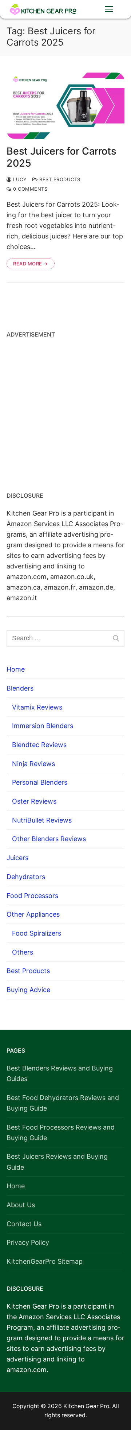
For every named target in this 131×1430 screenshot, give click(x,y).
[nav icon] (108, 9)
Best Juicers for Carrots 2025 (61, 157)
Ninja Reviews (33, 764)
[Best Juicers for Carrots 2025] (65, 106)
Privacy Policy (28, 1242)
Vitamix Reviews (37, 707)
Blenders (20, 688)
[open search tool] (86, 9)
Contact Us (24, 1224)
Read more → (30, 264)
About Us (21, 1205)
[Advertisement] (65, 412)
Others (22, 952)
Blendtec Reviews (39, 745)
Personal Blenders (39, 782)
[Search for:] (65, 638)
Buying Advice (28, 990)
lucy (19, 179)
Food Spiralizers (36, 933)
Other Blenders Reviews (49, 839)
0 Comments (29, 189)
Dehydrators (26, 877)
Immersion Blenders (42, 726)
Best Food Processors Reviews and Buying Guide (61, 1132)
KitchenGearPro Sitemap (45, 1261)
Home (16, 669)
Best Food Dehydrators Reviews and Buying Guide (63, 1103)
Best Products (59, 179)
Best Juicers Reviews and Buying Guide (57, 1162)
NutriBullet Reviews (42, 820)
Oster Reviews (34, 801)
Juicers (17, 858)
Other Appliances (33, 914)
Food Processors (32, 895)
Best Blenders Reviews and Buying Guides (60, 1073)
